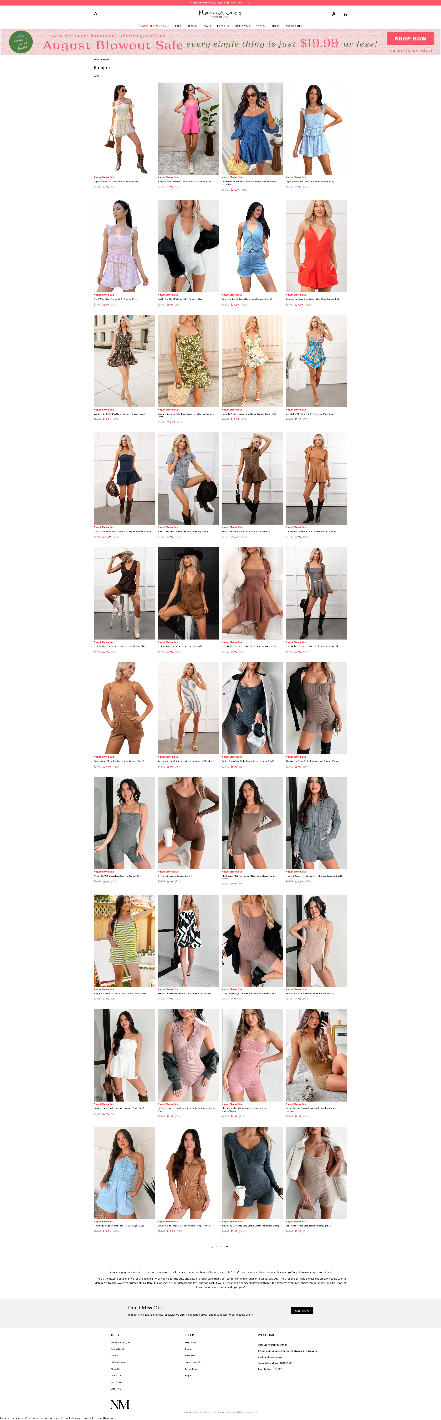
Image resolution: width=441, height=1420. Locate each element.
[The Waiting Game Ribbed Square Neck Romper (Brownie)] (316, 708)
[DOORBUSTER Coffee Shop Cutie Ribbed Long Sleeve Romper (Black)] (252, 708)
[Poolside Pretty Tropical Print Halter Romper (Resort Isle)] (252, 361)
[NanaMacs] (221, 14)
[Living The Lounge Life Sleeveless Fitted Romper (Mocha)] (252, 941)
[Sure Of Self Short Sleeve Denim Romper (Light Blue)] (188, 478)
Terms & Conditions (194, 1362)
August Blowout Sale (154, 26)
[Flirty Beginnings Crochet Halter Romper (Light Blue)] (124, 1173)
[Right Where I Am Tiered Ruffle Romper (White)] (124, 129)
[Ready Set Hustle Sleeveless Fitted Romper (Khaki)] (316, 941)
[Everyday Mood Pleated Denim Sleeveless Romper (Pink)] (188, 129)
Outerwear (242, 26)
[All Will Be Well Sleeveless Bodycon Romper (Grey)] (124, 823)
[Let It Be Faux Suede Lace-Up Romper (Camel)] (188, 593)
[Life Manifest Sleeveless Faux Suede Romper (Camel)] (316, 478)
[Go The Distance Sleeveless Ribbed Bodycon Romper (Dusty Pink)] (188, 1055)
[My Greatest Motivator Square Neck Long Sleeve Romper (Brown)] (252, 823)
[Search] (96, 14)
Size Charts (190, 1355)
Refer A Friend (117, 1349)
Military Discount (119, 1362)
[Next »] (227, 1246)
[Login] (335, 14)
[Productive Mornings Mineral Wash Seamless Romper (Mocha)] (316, 1055)
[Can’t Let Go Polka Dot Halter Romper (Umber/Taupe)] (124, 361)
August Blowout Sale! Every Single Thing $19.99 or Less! (216, 2)
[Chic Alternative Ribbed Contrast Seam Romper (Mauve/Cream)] (252, 1055)
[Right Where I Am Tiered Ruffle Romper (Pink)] (124, 246)
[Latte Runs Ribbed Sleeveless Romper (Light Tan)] (316, 1173)
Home (96, 59)
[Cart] (344, 14)
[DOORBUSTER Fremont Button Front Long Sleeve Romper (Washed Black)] (316, 823)
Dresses (192, 26)
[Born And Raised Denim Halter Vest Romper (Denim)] (252, 246)
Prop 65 (188, 1375)
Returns (188, 1349)
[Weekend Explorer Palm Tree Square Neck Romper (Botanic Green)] (188, 361)
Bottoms (223, 26)
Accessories (294, 26)
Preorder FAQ (117, 1382)
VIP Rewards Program (120, 1342)
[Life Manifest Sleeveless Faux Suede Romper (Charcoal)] (316, 593)
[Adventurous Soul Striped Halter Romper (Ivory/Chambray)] (188, 708)
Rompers (105, 59)
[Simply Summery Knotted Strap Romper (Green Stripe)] (124, 941)
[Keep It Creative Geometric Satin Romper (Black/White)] (188, 941)
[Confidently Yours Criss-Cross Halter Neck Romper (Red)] (316, 246)
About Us (115, 1369)
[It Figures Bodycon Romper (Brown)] (188, 823)
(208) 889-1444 (286, 1363)
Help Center (190, 1342)
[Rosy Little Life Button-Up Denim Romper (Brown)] (252, 478)
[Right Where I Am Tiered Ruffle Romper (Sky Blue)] (316, 129)
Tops (178, 26)
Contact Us (116, 1375)
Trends (261, 26)
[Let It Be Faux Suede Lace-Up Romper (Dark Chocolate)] (124, 593)
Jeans (207, 26)
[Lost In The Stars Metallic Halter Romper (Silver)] (188, 246)
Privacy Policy (191, 1369)
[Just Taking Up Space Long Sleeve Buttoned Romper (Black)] (252, 1173)
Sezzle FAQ (116, 1388)
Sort (97, 76)
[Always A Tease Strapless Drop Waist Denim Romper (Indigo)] (124, 478)
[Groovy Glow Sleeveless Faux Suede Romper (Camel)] (124, 708)
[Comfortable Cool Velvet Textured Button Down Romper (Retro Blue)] (252, 129)
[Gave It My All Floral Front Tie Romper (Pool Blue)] (316, 361)
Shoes (276, 26)
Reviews (114, 1355)
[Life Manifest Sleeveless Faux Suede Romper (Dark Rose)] (252, 593)
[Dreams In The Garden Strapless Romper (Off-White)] (124, 1055)
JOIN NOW (302, 1310)
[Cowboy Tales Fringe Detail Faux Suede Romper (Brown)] (188, 1173)
